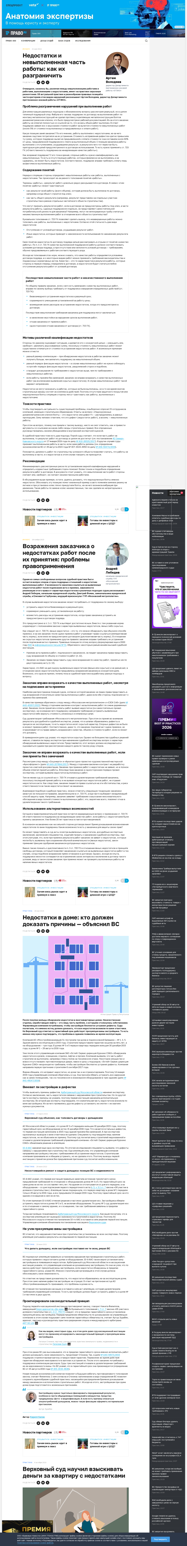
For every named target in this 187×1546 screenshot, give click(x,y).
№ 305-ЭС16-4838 (60, 1369)
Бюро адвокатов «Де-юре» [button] (50, 1309)
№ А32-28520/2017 (85, 441)
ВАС (30, 645)
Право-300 (11, 41)
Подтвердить (160, 1539)
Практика (29, 1114)
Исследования (82, 41)
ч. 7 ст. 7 (102, 1309)
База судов (64, 41)
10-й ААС (27, 1148)
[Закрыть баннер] (51, 1522)
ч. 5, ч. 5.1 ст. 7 (98, 1187)
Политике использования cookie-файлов (35, 1543)
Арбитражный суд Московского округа (78, 1214)
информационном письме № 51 (50, 645)
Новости (157, 492)
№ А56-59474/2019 (105, 447)
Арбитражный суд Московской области (81, 1092)
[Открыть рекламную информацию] (181, 626)
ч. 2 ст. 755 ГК (58, 1312)
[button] (38, 82)
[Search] (146, 40)
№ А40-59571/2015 (110, 1355)
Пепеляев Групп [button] (60, 1344)
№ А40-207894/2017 (57, 764)
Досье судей (46, 41)
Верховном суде (97, 1222)
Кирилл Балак (37, 1417)
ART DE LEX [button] (28, 1323)
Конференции (28, 41)
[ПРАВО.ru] (16, 33)
